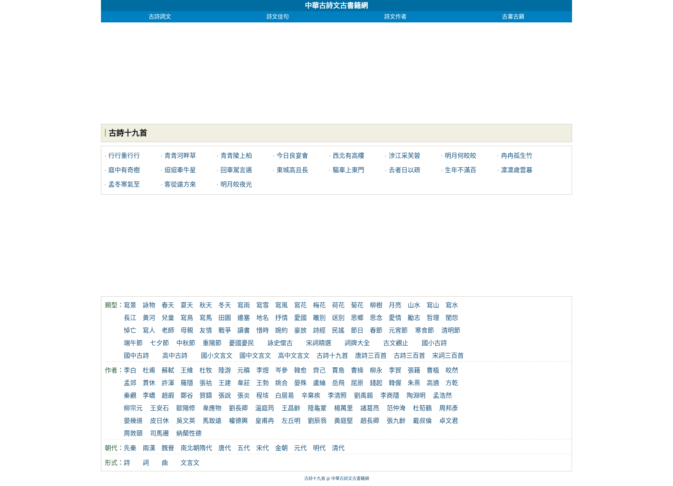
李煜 (262, 370)
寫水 (452, 305)
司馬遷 (159, 433)
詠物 (149, 305)
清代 (338, 448)
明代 (319, 448)
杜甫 (149, 370)
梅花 (319, 305)
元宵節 (398, 330)
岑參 (281, 370)
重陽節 (212, 343)
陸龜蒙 (317, 408)
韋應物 (212, 408)
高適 (433, 383)
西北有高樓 (348, 155)
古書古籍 (513, 17)
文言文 (190, 462)
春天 (168, 305)
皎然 (452, 370)
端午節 (133, 343)
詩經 (319, 330)
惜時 (262, 330)
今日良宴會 (292, 155)
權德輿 (238, 420)
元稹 (243, 370)
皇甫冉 (264, 420)
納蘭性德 (189, 433)
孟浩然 (442, 395)
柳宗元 (133, 408)
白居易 (284, 395)
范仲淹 (396, 408)
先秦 (130, 448)
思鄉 (357, 317)
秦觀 (130, 395)
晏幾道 (133, 420)
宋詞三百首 (448, 355)
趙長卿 (369, 420)
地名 (262, 317)
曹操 (357, 370)
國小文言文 (216, 355)
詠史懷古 (280, 343)
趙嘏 (168, 395)
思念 (376, 317)
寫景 (130, 305)
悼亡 (130, 330)
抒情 (281, 317)
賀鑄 (205, 395)
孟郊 (130, 383)
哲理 (433, 317)
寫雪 (262, 305)
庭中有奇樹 (124, 170)
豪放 (300, 330)
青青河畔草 (180, 155)
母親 (187, 330)
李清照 (337, 395)
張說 (224, 395)
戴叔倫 (422, 420)
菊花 (357, 305)
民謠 (338, 330)
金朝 (281, 448)
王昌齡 (290, 408)
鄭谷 (187, 395)
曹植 (433, 370)
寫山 (433, 305)
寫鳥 (187, 317)
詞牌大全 (357, 343)
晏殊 (300, 383)
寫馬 (205, 317)
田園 (224, 317)
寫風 (281, 305)
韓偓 (395, 383)
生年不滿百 (460, 170)
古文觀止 (395, 343)
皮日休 (159, 420)
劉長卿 (238, 408)
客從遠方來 (180, 184)
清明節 (450, 330)
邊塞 (243, 317)
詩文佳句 (277, 17)
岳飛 (338, 383)
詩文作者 (395, 17)
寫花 (300, 305)
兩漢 (149, 448)
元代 (300, 448)
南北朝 (190, 448)
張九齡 (396, 420)
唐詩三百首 (371, 355)
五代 (243, 448)
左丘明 (290, 420)
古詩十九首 (332, 355)
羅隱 (187, 383)
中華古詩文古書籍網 (336, 5)
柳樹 (376, 305)
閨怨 (452, 317)
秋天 (205, 305)
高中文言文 (294, 355)
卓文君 (448, 420)
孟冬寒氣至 (124, 184)
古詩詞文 (160, 17)
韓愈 (300, 370)
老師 (168, 330)
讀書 (243, 330)
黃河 (149, 317)
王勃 (262, 383)
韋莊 (243, 383)
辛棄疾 (310, 395)
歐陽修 (185, 408)
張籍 (414, 370)
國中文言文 (255, 355)
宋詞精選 (318, 343)
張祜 (205, 383)
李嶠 (149, 395)
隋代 (205, 448)
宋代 (262, 448)
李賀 (395, 370)
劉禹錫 (363, 395)
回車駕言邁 (236, 170)
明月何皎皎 (460, 155)
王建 (224, 383)
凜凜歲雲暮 (516, 170)
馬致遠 (212, 420)
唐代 (224, 448)
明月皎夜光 (236, 184)
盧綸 (319, 383)
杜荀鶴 (422, 408)
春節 (376, 330)
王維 (187, 370)
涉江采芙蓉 (404, 155)
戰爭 (224, 330)
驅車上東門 (348, 170)
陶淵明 (416, 395)
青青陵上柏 (236, 155)
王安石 (159, 408)
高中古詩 (175, 355)
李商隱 (389, 395)
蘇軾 (168, 370)
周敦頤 (133, 433)
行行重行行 (124, 155)
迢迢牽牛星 (180, 170)
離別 (319, 317)
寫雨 (243, 305)
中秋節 (185, 343)
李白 (130, 370)
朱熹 (414, 383)
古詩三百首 (409, 355)
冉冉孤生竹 (516, 155)
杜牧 (205, 370)
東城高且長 (292, 170)
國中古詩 (136, 355)
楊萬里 (343, 408)
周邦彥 (448, 408)
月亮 (395, 305)
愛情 (395, 317)
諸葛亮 (369, 408)
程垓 (262, 395)
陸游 (224, 370)
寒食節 (424, 330)
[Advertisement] (311, 71)
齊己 (319, 370)
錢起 (376, 383)
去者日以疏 (404, 170)
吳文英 (185, 420)
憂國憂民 (241, 343)
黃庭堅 (343, 420)
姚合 (281, 383)
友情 (205, 330)
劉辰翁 (317, 420)
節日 (357, 330)
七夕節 (159, 343)
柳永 (376, 370)
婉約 (281, 330)
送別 (338, 317)
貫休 (149, 383)
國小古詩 (434, 343)
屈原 (357, 383)
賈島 (338, 370)
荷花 (338, 305)
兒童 (168, 317)
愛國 (300, 317)
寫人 (149, 330)
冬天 (224, 305)
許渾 (168, 383)
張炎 (243, 395)
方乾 (452, 383)
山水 (414, 305)
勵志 (414, 317)
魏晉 (168, 448)
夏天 (187, 305)
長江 (130, 317)
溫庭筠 (264, 408)
